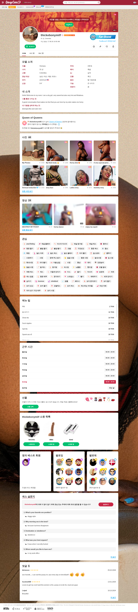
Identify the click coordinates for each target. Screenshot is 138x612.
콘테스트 (38, 7)
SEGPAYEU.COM (50, 605)
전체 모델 (4, 7)
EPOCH (42, 605)
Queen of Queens (55, 122)
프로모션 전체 (30, 7)
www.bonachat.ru (21, 605)
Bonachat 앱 (49, 7)
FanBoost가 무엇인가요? (107, 41)
